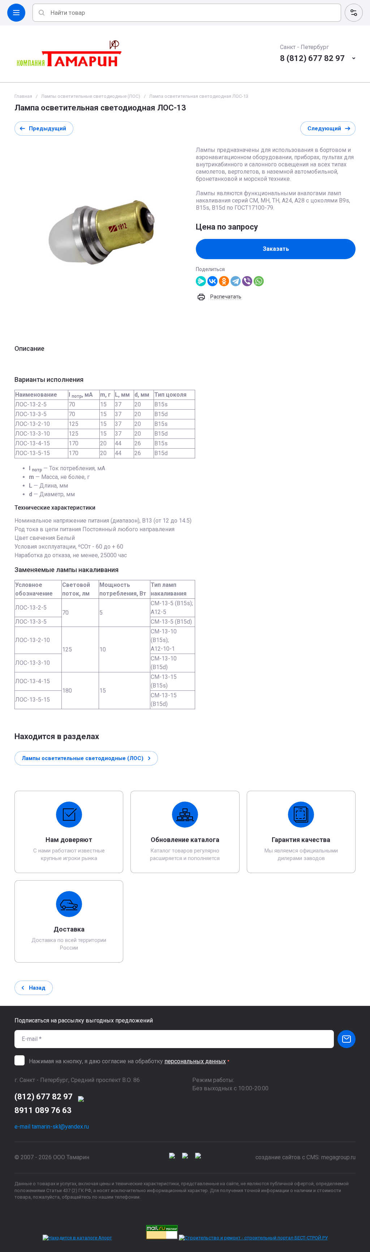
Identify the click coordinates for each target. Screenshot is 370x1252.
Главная (23, 96)
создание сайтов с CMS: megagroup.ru (305, 1157)
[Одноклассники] (224, 281)
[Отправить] (346, 1039)
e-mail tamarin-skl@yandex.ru (51, 1126)
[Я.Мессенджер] (201, 281)
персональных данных (195, 1061)
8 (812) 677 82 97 (312, 58)
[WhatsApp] (259, 281)
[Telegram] (236, 281)
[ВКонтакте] (212, 281)
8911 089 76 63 (43, 1110)
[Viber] (247, 281)
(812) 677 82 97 (43, 1096)
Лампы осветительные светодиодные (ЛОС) (90, 96)
